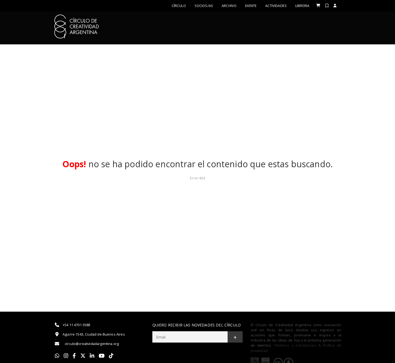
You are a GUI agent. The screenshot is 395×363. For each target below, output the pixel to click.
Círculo (179, 5)
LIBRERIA (302, 5)
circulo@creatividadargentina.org (92, 343)
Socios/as (204, 5)
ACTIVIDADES (276, 5)
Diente (251, 5)
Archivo (229, 5)
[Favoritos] (327, 5)
